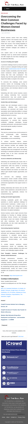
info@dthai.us (21, 414)
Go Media (20, 288)
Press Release (4, 13)
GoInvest (7, 290)
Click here (20, 336)
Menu (7, 8)
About (7, 417)
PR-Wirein (12, 292)
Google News (14, 290)
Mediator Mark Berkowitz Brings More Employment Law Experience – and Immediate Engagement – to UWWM (13, 317)
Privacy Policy (21, 417)
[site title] (14, 396)
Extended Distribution (12, 288)
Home (3, 417)
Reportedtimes (16, 294)
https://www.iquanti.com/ (16, 275)
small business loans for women (17, 68)
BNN (2, 288)
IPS (8, 292)
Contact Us (14, 417)
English (9, 296)
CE (5, 288)
